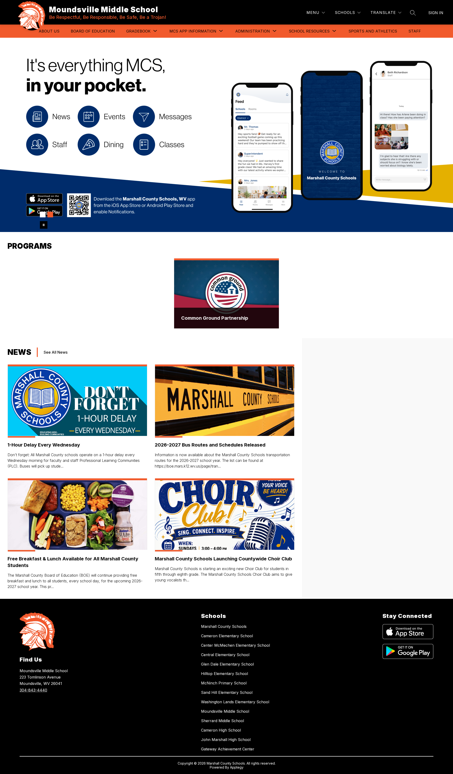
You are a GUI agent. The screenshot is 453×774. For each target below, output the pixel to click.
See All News (55, 352)
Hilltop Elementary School (224, 673)
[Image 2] (50, 214)
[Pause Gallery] (43, 225)
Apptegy (236, 767)
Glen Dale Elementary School (227, 664)
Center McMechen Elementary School (235, 645)
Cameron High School (221, 730)
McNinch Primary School (224, 683)
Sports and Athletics (372, 31)
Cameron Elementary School (227, 635)
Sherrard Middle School (222, 720)
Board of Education (93, 31)
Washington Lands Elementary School (235, 701)
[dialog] (226, 293)
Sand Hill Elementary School (226, 692)
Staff (414, 31)
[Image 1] (43, 214)
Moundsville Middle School (225, 711)
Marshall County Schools (224, 626)
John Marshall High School (226, 739)
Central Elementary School (225, 654)
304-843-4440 (33, 690)
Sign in (435, 12)
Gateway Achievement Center (227, 749)
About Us (49, 31)
